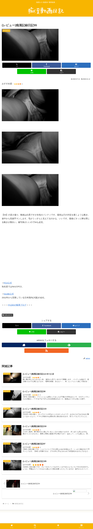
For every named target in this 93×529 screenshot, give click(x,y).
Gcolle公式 (9, 294)
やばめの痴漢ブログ (17, 305)
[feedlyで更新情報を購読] (69, 345)
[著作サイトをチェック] (24, 345)
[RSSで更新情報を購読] (46, 350)
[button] (61, 71)
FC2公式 (8, 283)
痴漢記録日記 (8, 315)
